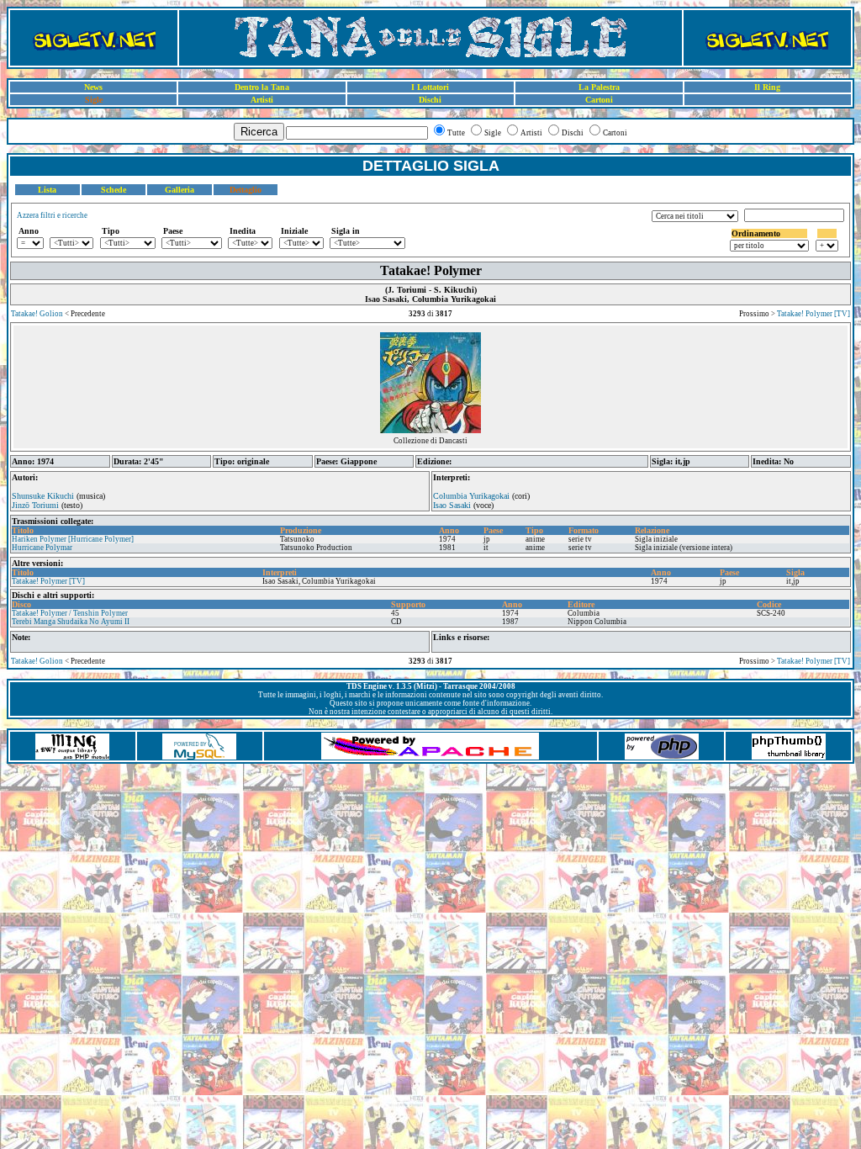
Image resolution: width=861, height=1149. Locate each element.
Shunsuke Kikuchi (43, 495)
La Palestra (599, 87)
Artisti (262, 99)
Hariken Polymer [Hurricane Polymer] (73, 539)
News (93, 87)
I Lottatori (430, 87)
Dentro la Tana (262, 87)
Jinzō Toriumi (35, 505)
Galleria (179, 189)
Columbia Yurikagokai (471, 495)
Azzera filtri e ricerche (52, 215)
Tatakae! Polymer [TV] (813, 314)
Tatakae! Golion (37, 314)
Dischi (430, 99)
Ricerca (258, 131)
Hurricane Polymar (42, 547)
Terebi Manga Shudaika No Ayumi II (70, 621)
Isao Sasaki (452, 505)
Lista (47, 189)
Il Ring (767, 87)
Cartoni (599, 99)
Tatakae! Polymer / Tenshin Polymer (70, 613)
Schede (113, 189)
